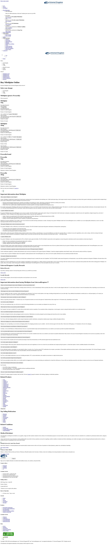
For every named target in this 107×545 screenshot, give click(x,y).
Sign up (13, 458)
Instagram (5, 465)
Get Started (5, 8)
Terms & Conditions (9, 48)
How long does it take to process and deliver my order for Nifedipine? (13, 297)
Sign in (4, 7)
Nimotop (4, 395)
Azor (4, 379)
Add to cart (4, 107)
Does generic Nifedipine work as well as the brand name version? (12, 224)
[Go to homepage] (53, 3)
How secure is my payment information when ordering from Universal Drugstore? (15, 337)
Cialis (4, 419)
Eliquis (4, 421)
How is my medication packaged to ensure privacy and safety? (12, 311)
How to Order (8, 34)
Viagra (4, 420)
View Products (8, 17)
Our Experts (7, 40)
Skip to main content (4, 1)
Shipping (7, 42)
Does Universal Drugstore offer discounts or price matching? (12, 362)
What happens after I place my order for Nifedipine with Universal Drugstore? (14, 291)
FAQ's (6, 45)
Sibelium (4, 402)
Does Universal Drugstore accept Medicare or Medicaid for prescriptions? (14, 326)
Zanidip (4, 406)
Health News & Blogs (9, 43)
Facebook (5, 467)
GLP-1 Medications (7, 32)
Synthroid (5, 418)
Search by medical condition (8, 510)
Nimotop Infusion (6, 396)
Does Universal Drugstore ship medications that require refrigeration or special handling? (17, 316)
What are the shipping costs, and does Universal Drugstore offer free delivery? (15, 321)
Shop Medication (6, 10)
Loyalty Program (8, 46)
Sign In (4, 500)
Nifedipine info (6, 74)
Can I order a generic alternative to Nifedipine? (9, 342)
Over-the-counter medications (9, 508)
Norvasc (4, 397)
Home (4, 58)
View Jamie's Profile (4, 447)
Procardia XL (5, 400)
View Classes (8, 31)
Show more (3, 408)
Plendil (4, 398)
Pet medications (6, 509)
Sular (4, 403)
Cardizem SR (5, 386)
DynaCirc (5, 388)
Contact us (16, 188)
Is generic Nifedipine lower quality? (7, 210)
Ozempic (5, 415)
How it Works (5, 33)
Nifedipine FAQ (6, 76)
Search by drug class (7, 512)
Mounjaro (5, 414)
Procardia (5, 399)
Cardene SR (5, 381)
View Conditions (8, 27)
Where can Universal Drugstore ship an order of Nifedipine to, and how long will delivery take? (17, 285)
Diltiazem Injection (6, 387)
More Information (6, 38)
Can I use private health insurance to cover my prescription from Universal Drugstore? (16, 331)
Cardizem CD (5, 384)
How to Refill (8, 35)
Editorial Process (8, 41)
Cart (4, 499)
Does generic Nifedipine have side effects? (8, 256)
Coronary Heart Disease (7, 429)
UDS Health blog (6, 519)
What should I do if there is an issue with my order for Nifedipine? (12, 306)
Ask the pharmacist (6, 78)
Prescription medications (8, 507)
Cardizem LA (5, 385)
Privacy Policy (8, 49)
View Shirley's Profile (4, 454)
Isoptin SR (5, 393)
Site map (4, 502)
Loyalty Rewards (6, 520)
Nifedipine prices (6, 73)
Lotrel (4, 394)
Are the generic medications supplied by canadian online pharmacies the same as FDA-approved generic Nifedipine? (22, 249)
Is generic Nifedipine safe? (6, 236)
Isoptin (4, 391)
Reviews (4, 79)
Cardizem (5, 383)
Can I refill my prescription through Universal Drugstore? (11, 357)
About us (5, 516)
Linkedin (5, 466)
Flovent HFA (5, 417)
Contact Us (5, 50)
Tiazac (4, 404)
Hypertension (5, 428)
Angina (4, 427)
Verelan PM (5, 405)
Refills (4, 37)
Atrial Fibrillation (6, 430)
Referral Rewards (8, 47)
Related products (6, 77)
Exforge (4, 389)
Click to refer (3, 272)
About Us (7, 39)
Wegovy (4, 416)
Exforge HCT (5, 390)
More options (15, 114)
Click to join (2, 279)
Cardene (4, 380)
